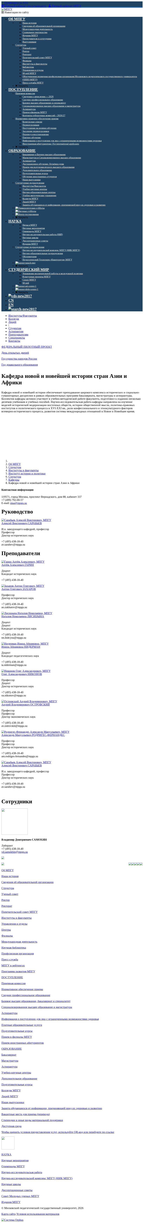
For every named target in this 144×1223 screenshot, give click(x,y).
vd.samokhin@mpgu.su (14, 851)
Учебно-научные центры (16, 1072)
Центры (6, 929)
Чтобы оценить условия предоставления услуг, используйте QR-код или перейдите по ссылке (57, 1132)
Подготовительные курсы (16, 1030)
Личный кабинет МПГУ (66, 6)
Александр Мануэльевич (33, 734)
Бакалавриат (8, 1054)
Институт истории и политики (26, 473)
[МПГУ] (6, 9)
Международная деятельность (19, 941)
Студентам (14, 328)
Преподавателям (18, 334)
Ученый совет (9, 894)
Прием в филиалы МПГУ (16, 1036)
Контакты (14, 340)
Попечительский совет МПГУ (19, 911)
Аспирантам (15, 331)
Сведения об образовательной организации (27, 882)
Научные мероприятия (14, 1160)
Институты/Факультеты (22, 315)
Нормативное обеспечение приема (22, 989)
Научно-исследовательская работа (21, 1172)
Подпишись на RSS (16, 2)
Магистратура (9, 1060)
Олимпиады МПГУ (13, 1166)
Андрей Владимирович (25, 704)
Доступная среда (11, 1126)
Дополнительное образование (19, 1078)
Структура (14, 467)
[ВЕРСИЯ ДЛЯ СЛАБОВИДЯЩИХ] (20, 296)
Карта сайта (8, 1213)
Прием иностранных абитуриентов (22, 1042)
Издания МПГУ (10, 1202)
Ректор (5, 900)
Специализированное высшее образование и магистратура (36, 1007)
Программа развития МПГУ (18, 971)
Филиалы (7, 935)
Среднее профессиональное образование (25, 995)
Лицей (12, 321)
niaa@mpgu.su (18, 503)
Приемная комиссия (13, 983)
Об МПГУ (14, 464)
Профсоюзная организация (17, 953)
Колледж (13, 318)
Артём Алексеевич (17, 564)
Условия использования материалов (37, 1213)
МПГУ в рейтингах (13, 965)
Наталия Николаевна (22, 616)
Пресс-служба (9, 959)
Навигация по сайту (16, 12)
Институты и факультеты (23, 470)
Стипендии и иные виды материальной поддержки (32, 1120)
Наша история (9, 876)
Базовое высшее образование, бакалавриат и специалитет (35, 1001)
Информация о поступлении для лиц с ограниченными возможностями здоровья (50, 1019)
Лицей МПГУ (9, 1096)
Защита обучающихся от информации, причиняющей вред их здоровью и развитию (51, 1108)
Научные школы (11, 1184)
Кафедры (13, 479)
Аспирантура (9, 1013)
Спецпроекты (16, 337)
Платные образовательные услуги (21, 1024)
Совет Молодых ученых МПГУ (20, 1196)
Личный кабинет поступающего (25, 6)
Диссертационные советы (16, 1190)
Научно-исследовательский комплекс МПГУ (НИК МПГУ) (36, 1178)
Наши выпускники (12, 1102)
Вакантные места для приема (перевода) (25, 1114)
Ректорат (6, 905)
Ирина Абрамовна (20, 646)
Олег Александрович (21, 674)
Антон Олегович (18, 589)
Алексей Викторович (21, 523)
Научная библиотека (13, 947)
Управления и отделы (14, 923)
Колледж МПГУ (11, 1090)
